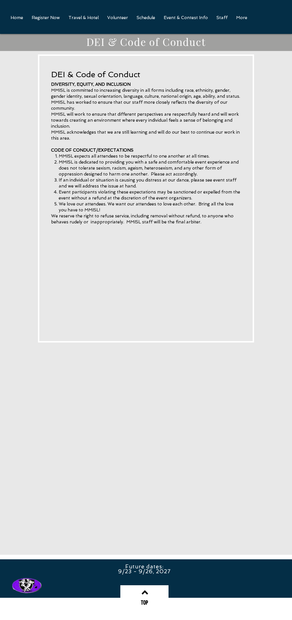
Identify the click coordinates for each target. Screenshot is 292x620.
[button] (185, 18)
